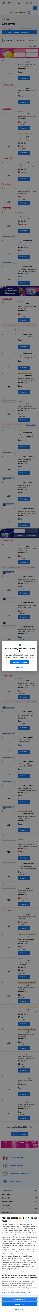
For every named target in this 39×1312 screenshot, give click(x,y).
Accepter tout (19, 1300)
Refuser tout (19, 1304)
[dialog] (19, 1263)
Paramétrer (19, 1309)
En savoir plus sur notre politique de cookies (17, 1271)
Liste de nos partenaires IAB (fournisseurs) (17, 1292)
